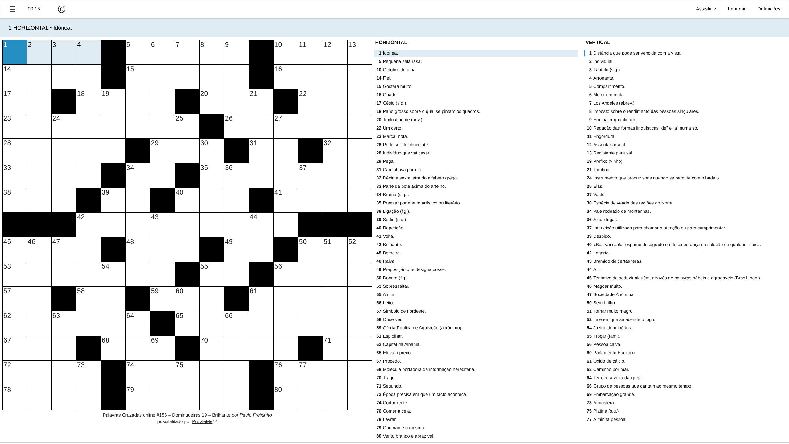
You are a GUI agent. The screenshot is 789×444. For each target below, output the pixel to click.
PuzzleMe (202, 421)
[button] (12, 9)
